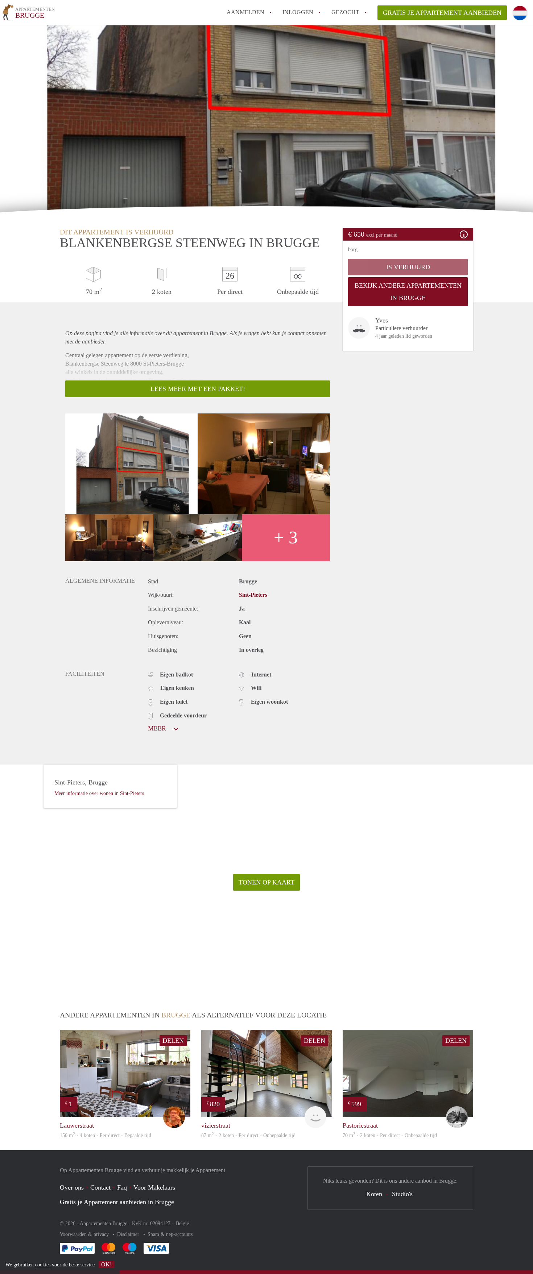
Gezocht (345, 12)
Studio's (402, 1194)
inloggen (297, 12)
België (182, 1223)
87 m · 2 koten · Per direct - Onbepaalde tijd (248, 1135)
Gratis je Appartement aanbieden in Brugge (117, 1202)
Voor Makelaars (154, 1187)
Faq (122, 1187)
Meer (158, 728)
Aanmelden (245, 12)
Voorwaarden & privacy (85, 1234)
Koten (374, 1194)
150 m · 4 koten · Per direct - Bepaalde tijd (105, 1135)
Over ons (72, 1187)
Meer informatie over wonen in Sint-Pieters (99, 793)
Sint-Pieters (253, 595)
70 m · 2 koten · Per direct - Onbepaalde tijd (390, 1135)
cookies (42, 1264)
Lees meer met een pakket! (197, 388)
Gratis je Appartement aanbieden (442, 12)
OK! (106, 1264)
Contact (100, 1187)
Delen (173, 1040)
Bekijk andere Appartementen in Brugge (408, 291)
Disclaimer (129, 1234)
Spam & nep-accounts (170, 1234)
